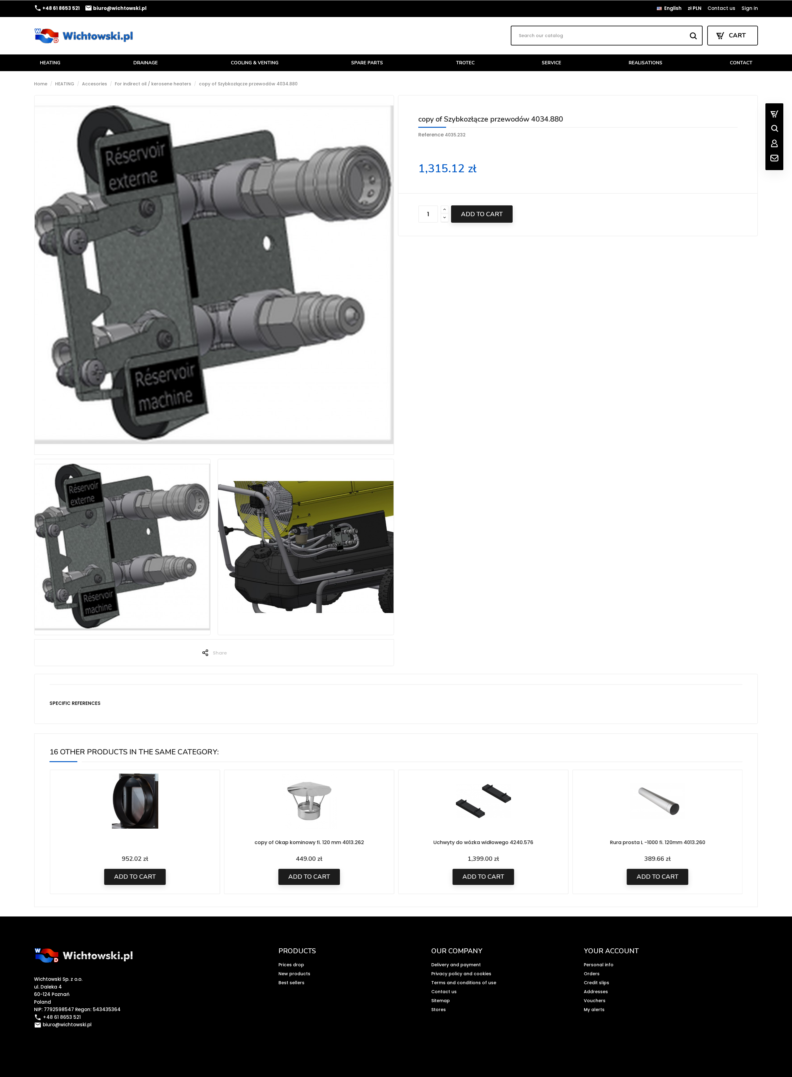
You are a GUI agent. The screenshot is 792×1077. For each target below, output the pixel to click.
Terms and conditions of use (463, 983)
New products (294, 974)
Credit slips (596, 983)
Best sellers (291, 983)
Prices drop (291, 965)
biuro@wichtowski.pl (116, 8)
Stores (438, 1009)
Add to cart (482, 214)
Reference (431, 134)
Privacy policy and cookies (461, 974)
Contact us (721, 8)
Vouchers (594, 1001)
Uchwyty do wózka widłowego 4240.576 (483, 842)
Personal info (598, 965)
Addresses (596, 992)
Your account (611, 951)
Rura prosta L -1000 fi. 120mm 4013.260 (657, 842)
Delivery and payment (456, 965)
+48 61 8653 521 (57, 8)
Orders (592, 974)
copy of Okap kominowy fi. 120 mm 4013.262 (309, 842)
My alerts (594, 1009)
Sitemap (440, 1001)
